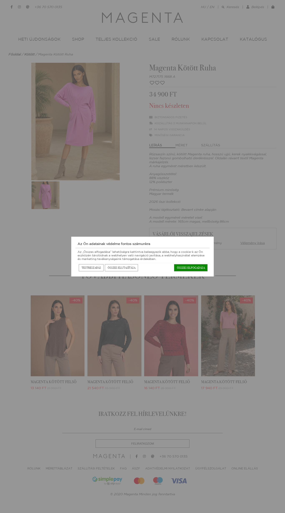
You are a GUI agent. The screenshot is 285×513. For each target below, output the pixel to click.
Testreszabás (91, 267)
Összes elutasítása (121, 267)
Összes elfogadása (191, 267)
